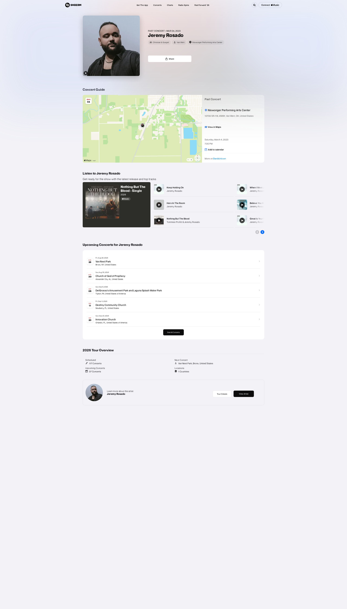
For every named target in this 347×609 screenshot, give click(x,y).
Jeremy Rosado (174, 191)
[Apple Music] (134, 199)
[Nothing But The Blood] (159, 220)
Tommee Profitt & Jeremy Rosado (183, 222)
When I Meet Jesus (259, 187)
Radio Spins (183, 5)
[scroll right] (262, 232)
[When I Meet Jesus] (242, 189)
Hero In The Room (176, 203)
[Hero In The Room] (159, 205)
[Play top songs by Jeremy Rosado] (86, 73)
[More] (228, 189)
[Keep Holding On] (159, 189)
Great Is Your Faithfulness (263, 218)
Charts (170, 5)
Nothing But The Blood (178, 218)
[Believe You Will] (242, 205)
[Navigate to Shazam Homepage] (73, 5)
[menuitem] (142, 5)
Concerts (157, 5)
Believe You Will (258, 203)
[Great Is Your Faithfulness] (242, 220)
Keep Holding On (175, 187)
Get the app (142, 5)
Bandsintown (219, 158)
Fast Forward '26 (202, 5)
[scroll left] (257, 232)
